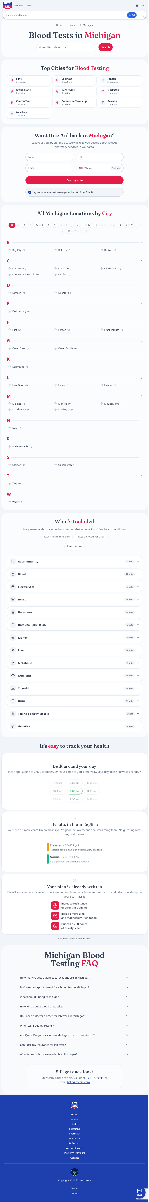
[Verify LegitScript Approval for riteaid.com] (74, 1172)
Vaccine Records (74, 1148)
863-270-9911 (95, 1078)
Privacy (74, 1188)
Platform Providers (74, 1152)
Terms (74, 1193)
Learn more (74, 546)
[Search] (142, 15)
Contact (74, 1157)
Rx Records (74, 1143)
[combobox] (81, 168)
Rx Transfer (75, 1138)
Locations (73, 25)
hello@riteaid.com (78, 1082)
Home (59, 25)
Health (74, 1124)
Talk (133, 15)
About (74, 1119)
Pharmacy (74, 1133)
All (12, 225)
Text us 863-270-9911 (24, 5)
